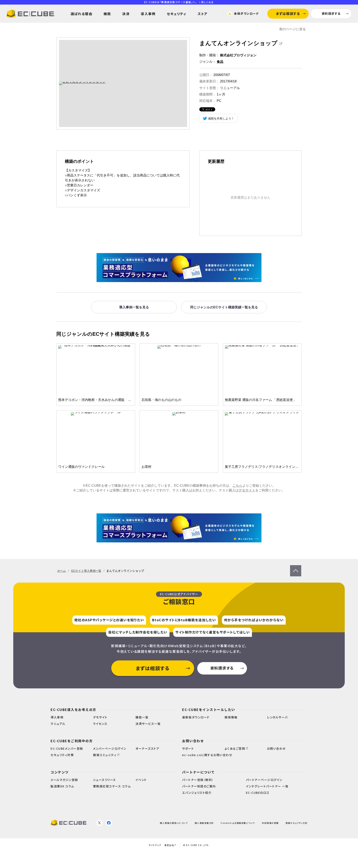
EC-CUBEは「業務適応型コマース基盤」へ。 (179, 2)
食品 (220, 61)
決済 (125, 13)
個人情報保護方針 (204, 822)
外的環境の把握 (270, 822)
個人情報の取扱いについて (174, 822)
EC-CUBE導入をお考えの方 (73, 709)
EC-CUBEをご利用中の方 (72, 740)
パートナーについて (198, 772)
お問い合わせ (193, 740)
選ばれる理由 (81, 13)
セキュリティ (176, 13)
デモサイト (247, 490)
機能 (107, 13)
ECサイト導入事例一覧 (86, 570)
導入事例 (148, 13)
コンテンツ (60, 772)
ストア (203, 13)
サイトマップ (155, 845)
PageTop (295, 567)
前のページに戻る (292, 29)
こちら (237, 485)
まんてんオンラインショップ (238, 43)
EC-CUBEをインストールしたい (208, 709)
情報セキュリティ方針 (296, 822)
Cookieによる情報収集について (238, 822)
